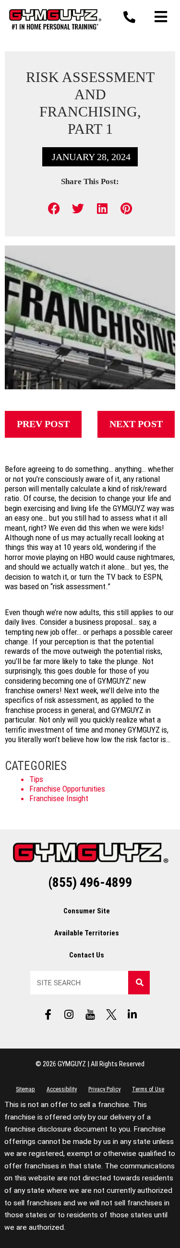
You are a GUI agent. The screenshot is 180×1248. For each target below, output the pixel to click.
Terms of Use (148, 1089)
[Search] (139, 982)
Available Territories (86, 933)
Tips (36, 779)
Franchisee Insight (58, 798)
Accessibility (62, 1089)
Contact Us (86, 955)
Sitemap (25, 1089)
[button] (54, 208)
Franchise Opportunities (67, 788)
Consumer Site (86, 911)
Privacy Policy (104, 1089)
